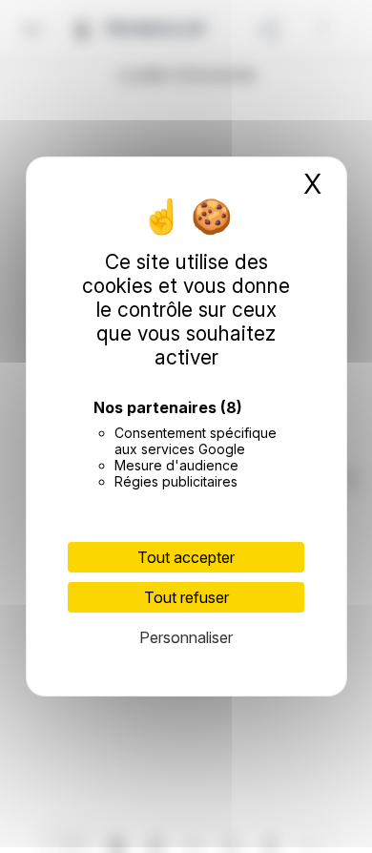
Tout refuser (186, 597)
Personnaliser (186, 637)
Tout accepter (186, 557)
